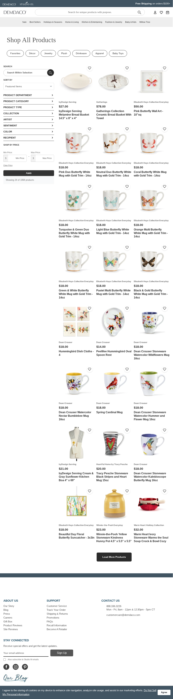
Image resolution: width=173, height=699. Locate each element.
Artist (7, 119)
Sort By (7, 80)
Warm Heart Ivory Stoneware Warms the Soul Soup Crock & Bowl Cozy (151, 538)
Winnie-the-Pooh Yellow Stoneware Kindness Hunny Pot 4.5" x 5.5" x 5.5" (114, 538)
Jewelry (48, 53)
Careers (7, 617)
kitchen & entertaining (92, 22)
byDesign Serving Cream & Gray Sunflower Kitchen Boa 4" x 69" (76, 477)
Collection (11, 113)
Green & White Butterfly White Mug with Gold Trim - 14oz (76, 294)
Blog (5, 609)
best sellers (35, 22)
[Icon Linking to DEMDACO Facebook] (6, 667)
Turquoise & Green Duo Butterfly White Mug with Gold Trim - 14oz (74, 233)
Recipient (9, 137)
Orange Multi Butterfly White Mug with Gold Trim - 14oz (151, 233)
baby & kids (130, 22)
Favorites (15, 53)
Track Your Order (56, 609)
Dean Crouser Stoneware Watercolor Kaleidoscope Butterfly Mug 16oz (150, 477)
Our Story (8, 606)
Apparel (99, 53)
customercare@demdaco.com (123, 614)
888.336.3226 (113, 606)
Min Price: (8, 152)
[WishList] (161, 12)
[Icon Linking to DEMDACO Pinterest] (25, 667)
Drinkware (81, 53)
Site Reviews (10, 629)
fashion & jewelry (113, 22)
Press (6, 613)
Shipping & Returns (57, 613)
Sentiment (10, 125)
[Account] (155, 12)
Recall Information (57, 625)
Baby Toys (118, 53)
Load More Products (114, 557)
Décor (32, 53)
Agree (164, 692)
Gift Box (7, 621)
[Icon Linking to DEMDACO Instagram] (16, 667)
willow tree (144, 22)
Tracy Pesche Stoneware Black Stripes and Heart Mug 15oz (112, 477)
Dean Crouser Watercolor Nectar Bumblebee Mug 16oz (75, 416)
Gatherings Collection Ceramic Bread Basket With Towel (113, 115)
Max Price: (36, 152)
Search (7, 66)
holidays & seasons (53, 22)
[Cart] (167, 12)
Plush (64, 53)
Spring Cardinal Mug (109, 412)
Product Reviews (12, 625)
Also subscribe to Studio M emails (23, 659)
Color (7, 131)
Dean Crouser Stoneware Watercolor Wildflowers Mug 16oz (151, 355)
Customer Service (57, 606)
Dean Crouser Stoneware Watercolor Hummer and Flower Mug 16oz (150, 416)
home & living (72, 22)
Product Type (12, 107)
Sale (24, 22)
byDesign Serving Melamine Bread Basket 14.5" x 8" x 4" (74, 115)
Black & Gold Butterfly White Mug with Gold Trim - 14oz (151, 294)
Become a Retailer (57, 629)
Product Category (16, 101)
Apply (29, 173)
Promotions (53, 617)
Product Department (17, 95)
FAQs (50, 621)
